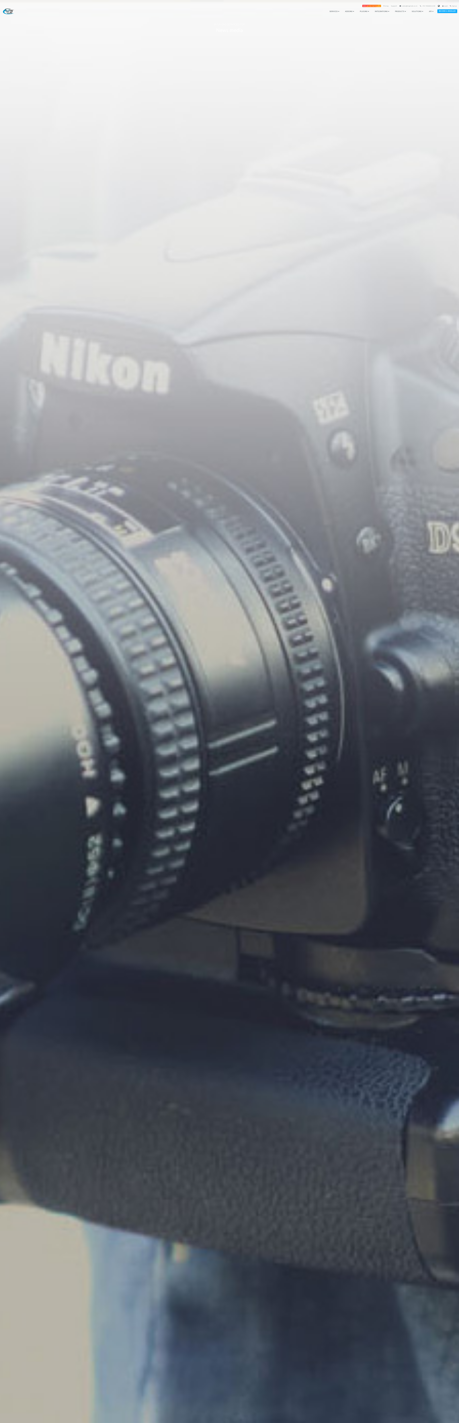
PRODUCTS (400, 11)
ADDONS (349, 11)
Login (446, 6)
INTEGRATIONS (381, 11)
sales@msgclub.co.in (409, 6)
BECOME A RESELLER (447, 11)
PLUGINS (364, 11)
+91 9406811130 (428, 6)
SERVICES (334, 11)
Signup (454, 6)
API (430, 11)
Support (394, 6)
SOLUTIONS (417, 11)
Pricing (385, 6)
